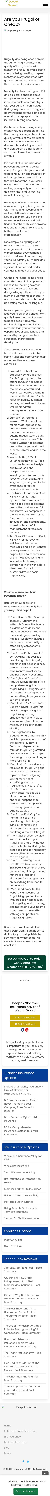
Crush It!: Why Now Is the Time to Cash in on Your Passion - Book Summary (22, 1298)
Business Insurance (15, 1442)
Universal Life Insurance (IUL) (21, 1195)
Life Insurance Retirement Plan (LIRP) (22, 1180)
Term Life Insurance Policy (19, 1172)
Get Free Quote (26, 1024)
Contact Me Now (25, 1491)
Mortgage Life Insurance (18, 1202)
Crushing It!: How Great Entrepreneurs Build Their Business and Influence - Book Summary (22, 1283)
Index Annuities (13, 1240)
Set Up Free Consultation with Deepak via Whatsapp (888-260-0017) (25, 963)
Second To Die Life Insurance (21, 1218)
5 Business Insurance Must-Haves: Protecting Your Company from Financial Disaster (20, 1106)
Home (7, 1425)
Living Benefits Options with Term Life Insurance (20, 1210)
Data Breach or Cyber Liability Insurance (22, 1119)
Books (7, 1453)
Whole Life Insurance (16, 1166)
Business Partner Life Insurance (22, 1189)
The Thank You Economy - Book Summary (23, 1354)
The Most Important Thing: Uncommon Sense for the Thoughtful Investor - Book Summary (20, 1314)
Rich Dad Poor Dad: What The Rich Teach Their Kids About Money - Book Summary (21, 1366)
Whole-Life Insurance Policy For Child (23, 1157)
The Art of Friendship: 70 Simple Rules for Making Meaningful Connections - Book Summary (23, 1329)
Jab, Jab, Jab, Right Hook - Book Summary (23, 1269)
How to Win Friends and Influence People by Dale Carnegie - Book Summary (20, 1343)
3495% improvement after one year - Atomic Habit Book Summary (22, 1390)
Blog (6, 1447)
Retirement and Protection (20, 1431)
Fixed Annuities (13, 1246)
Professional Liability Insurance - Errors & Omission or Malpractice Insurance (23, 1090)
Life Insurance (12, 1436)
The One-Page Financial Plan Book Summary (21, 1378)
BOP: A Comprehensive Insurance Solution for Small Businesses (21, 1131)
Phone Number (26, 1017)
